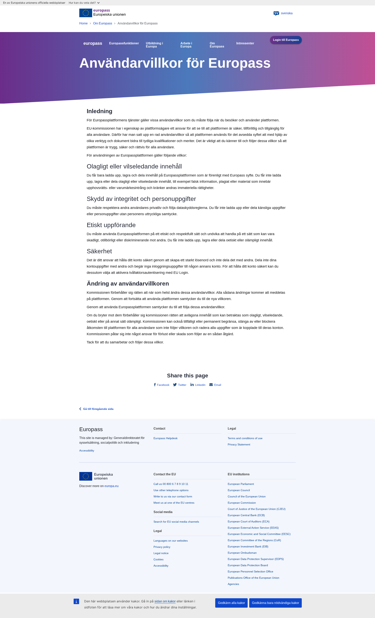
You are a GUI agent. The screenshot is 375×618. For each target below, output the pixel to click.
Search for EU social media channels (176, 521)
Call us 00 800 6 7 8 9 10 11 (171, 483)
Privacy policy (162, 546)
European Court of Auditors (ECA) (249, 521)
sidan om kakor (165, 601)
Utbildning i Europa (154, 45)
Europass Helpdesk (166, 438)
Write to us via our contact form (173, 496)
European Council (239, 490)
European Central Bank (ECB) (246, 515)
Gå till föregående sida (98, 408)
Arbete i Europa (186, 45)
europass (92, 43)
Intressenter (245, 43)
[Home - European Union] (102, 13)
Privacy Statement (239, 444)
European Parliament (241, 483)
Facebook (163, 384)
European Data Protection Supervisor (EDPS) (256, 559)
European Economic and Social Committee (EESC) (259, 534)
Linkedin (200, 384)
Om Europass (102, 23)
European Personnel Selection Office (250, 571)
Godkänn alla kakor (231, 603)
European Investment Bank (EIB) (248, 546)
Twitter (182, 384)
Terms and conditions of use (245, 438)
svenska (283, 13)
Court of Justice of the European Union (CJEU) (257, 509)
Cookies (158, 559)
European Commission (242, 502)
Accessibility (86, 450)
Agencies (233, 584)
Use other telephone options (171, 490)
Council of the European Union (247, 496)
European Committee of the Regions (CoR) (254, 540)
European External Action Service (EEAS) (253, 527)
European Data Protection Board (248, 565)
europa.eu (111, 486)
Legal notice (161, 553)
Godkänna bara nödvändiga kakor (275, 603)
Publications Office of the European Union (253, 577)
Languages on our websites (171, 540)
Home (83, 23)
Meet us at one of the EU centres (174, 502)
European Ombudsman (242, 552)
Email (217, 384)
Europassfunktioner (124, 43)
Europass (91, 429)
